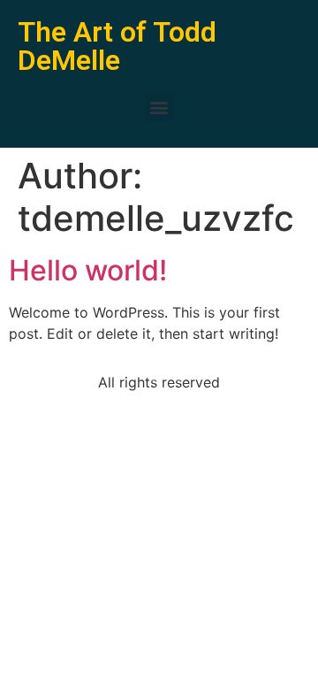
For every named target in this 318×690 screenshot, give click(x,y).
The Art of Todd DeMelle (117, 46)
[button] (159, 106)
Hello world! (88, 270)
